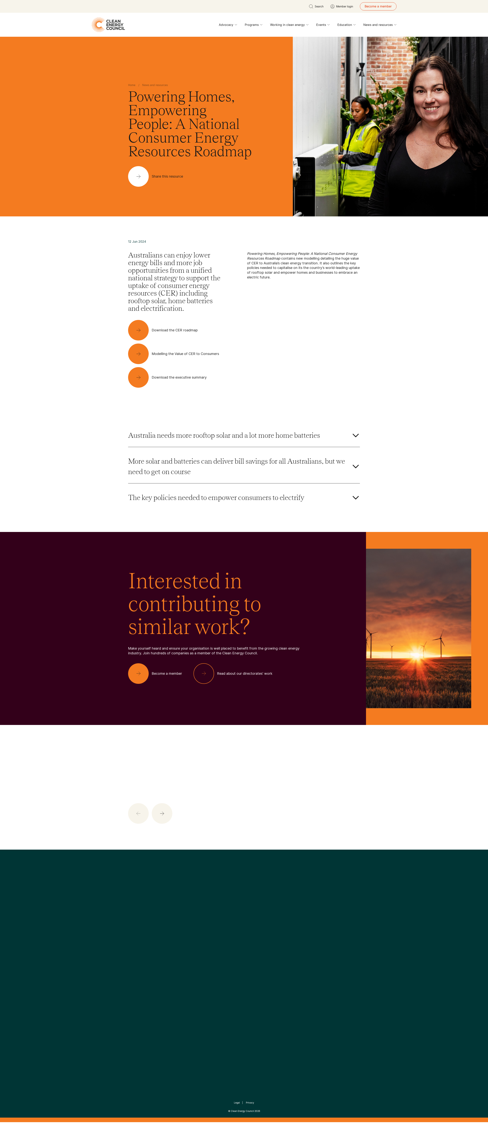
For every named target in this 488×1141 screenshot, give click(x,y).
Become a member (378, 6)
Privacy (250, 1102)
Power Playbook (178, 954)
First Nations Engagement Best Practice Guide (179, 981)
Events (321, 25)
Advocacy (226, 25)
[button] (162, 813)
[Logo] (244, 895)
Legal (237, 1102)
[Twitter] (245, 915)
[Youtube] (252, 915)
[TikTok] (260, 915)
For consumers (215, 963)
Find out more (246, 803)
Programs (252, 25)
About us (134, 958)
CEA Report (175, 944)
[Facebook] (226, 915)
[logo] (108, 24)
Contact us (136, 949)
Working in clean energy (287, 25)
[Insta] (232, 915)
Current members (140, 967)
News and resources (378, 25)
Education (344, 25)
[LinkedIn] (239, 915)
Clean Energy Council (242, 1111)
